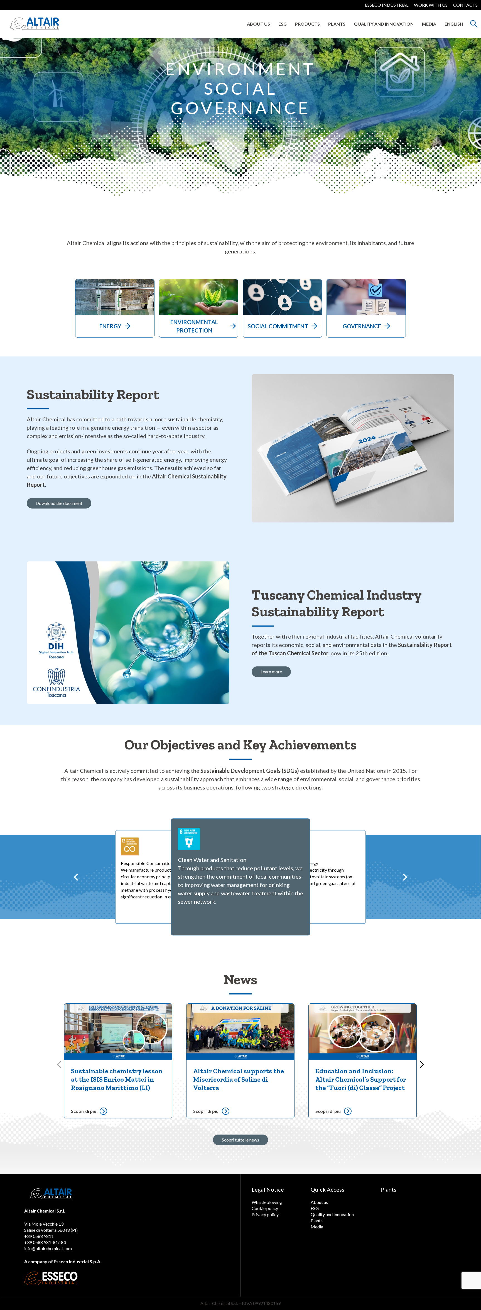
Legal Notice (268, 1189)
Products (307, 24)
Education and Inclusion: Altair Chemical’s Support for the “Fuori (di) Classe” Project (360, 1079)
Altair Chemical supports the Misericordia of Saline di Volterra (238, 1079)
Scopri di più (83, 1111)
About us (258, 24)
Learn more (271, 671)
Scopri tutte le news (240, 1139)
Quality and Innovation (384, 24)
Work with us (431, 5)
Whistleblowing (267, 1202)
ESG (282, 24)
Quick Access (327, 1189)
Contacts (465, 5)
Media (429, 24)
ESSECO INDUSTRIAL (386, 5)
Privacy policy (265, 1214)
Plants (336, 24)
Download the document (59, 503)
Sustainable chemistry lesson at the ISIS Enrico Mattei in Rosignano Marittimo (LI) (117, 1079)
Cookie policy (265, 1208)
